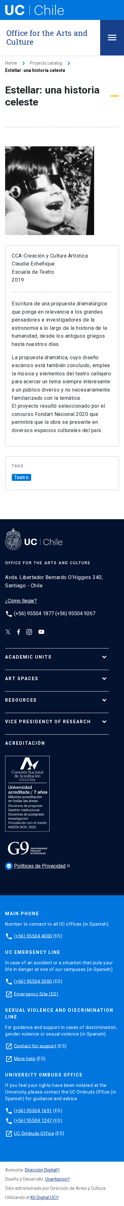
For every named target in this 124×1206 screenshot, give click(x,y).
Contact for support (35, 1045)
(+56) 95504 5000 (33, 981)
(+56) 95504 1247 (33, 1120)
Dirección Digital (41, 1169)
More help (25, 1058)
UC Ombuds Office (34, 1133)
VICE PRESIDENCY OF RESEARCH (48, 721)
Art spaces (21, 678)
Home (11, 63)
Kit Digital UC (43, 1197)
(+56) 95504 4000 (33, 935)
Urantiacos (56, 1179)
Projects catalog (46, 63)
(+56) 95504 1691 (33, 1110)
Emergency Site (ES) (36, 993)
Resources (21, 700)
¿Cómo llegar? (21, 601)
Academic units (28, 657)
